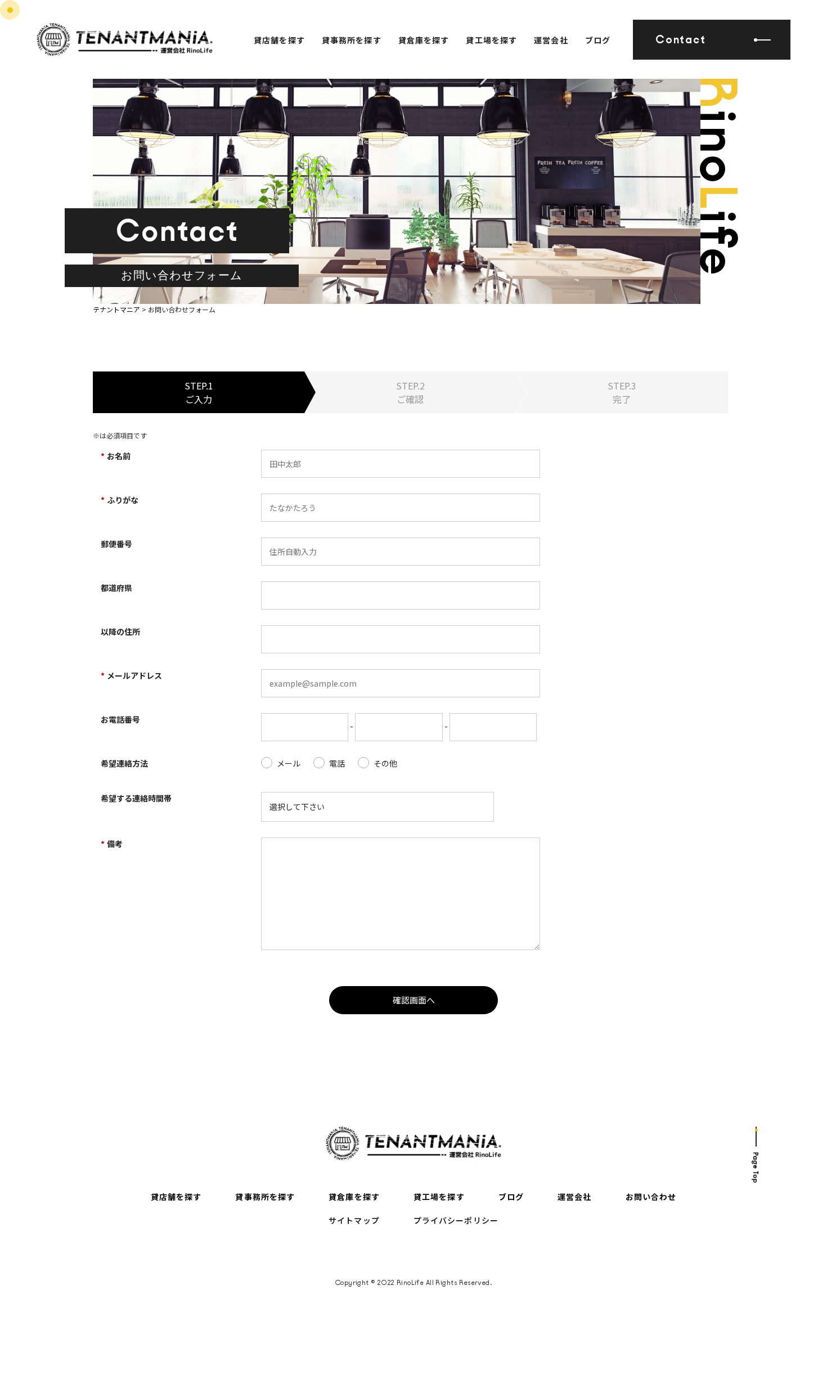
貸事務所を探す (351, 40)
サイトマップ (354, 1220)
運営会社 (551, 40)
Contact (680, 39)
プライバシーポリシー (456, 1220)
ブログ (597, 40)
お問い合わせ (651, 1196)
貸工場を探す (491, 40)
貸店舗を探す (279, 40)
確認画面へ (414, 1000)
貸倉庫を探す (424, 40)
